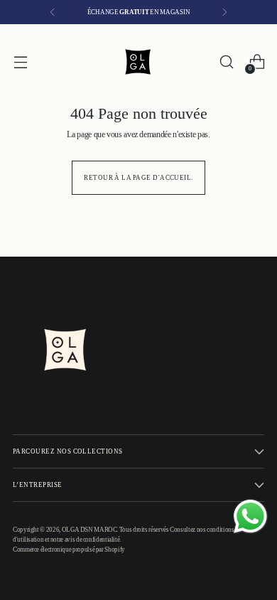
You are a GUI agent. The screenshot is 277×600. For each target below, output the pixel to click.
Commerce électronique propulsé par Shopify (69, 549)
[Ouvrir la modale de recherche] (226, 62)
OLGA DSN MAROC (89, 529)
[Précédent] (52, 12)
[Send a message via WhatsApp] (250, 516)
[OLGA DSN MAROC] (138, 62)
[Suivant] (224, 12)
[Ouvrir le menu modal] (20, 62)
